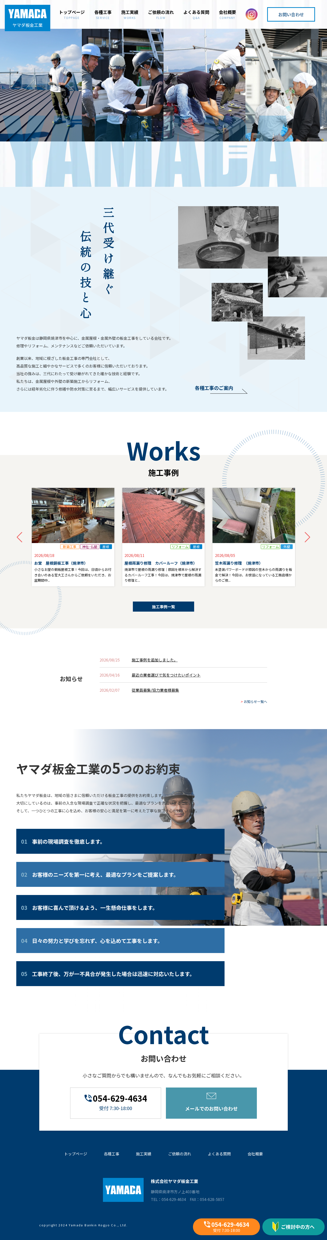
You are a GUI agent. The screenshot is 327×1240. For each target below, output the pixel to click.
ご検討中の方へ (298, 1226)
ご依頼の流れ (161, 14)
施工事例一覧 (163, 606)
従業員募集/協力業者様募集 (155, 690)
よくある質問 (196, 14)
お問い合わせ (291, 14)
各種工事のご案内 (214, 387)
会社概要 (227, 14)
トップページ (72, 14)
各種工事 (103, 14)
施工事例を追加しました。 (155, 660)
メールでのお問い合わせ (211, 1108)
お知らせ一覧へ (254, 701)
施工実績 (129, 14)
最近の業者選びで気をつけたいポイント (166, 675)
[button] (307, 537)
